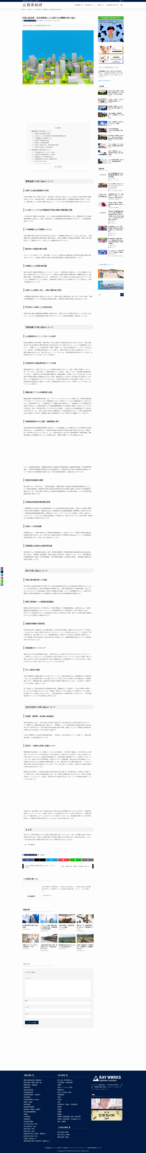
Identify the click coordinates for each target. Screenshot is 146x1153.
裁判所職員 (27, 1104)
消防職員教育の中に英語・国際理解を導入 (46, 159)
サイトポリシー (81, 1148)
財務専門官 (27, 1087)
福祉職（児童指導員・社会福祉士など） (69, 1119)
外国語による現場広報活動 (42, 142)
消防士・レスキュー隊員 (64, 1087)
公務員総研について (50, 1148)
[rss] (120, 1)
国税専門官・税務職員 (30, 1085)
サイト (27, 1014)
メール (27, 1007)
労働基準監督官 (28, 1092)
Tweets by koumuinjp (103, 80)
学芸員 (59, 1099)
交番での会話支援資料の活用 (42, 133)
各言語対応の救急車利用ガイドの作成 (45, 154)
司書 (58, 1102)
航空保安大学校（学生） (31, 1136)
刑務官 (26, 1114)
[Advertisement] (58, 102)
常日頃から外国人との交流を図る (44, 147)
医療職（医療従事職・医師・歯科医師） (69, 1116)
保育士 (59, 1097)
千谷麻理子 (40, 20)
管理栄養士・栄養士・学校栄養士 (67, 1104)
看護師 (59, 1114)
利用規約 (65, 1148)
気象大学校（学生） (30, 1129)
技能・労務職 (61, 1121)
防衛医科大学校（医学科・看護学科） (35, 1134)
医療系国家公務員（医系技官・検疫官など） (37, 1141)
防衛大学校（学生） (30, 1131)
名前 (26, 1000)
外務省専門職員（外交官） (32, 1099)
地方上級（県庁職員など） (65, 1080)
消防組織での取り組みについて (41, 150)
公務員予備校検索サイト (93, 1148)
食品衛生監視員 (28, 1090)
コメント (28, 978)
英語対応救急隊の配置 (41, 161)
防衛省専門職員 (28, 1121)
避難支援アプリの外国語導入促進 (44, 157)
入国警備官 (27, 1116)
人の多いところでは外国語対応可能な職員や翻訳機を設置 (50, 136)
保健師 (59, 1112)
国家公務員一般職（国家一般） (33, 1082)
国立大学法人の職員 (63, 1134)
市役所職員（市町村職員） (65, 1082)
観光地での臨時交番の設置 (42, 140)
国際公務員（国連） (63, 1137)
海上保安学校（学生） (30, 1126)
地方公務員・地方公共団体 (29, 20)
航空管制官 (27, 1097)
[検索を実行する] (122, 294)
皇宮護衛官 (27, 1119)
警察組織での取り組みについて (41, 131)
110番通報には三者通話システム (43, 138)
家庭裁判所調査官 (29, 1107)
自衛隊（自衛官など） (30, 1138)
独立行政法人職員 (62, 1132)
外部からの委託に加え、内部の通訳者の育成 (46, 145)
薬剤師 (59, 1109)
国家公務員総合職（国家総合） (33, 1080)
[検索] (122, 1)
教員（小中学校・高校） (64, 1092)
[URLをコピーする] (88, 859)
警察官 (59, 1085)
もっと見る (58, 167)
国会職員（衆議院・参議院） (32, 1109)
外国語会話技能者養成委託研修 (43, 163)
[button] (28, 859)
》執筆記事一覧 (47, 895)
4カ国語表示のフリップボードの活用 (44, 152)
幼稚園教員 (60, 1095)
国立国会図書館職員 (30, 1112)
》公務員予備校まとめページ (105, 264)
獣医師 (59, 1107)
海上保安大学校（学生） (31, 1124)
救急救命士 (60, 1090)
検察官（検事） (28, 1102)
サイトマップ (72, 1148)
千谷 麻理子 (31, 896)
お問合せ (59, 1148)
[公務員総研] (32, 5)
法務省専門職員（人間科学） (32, 1095)
